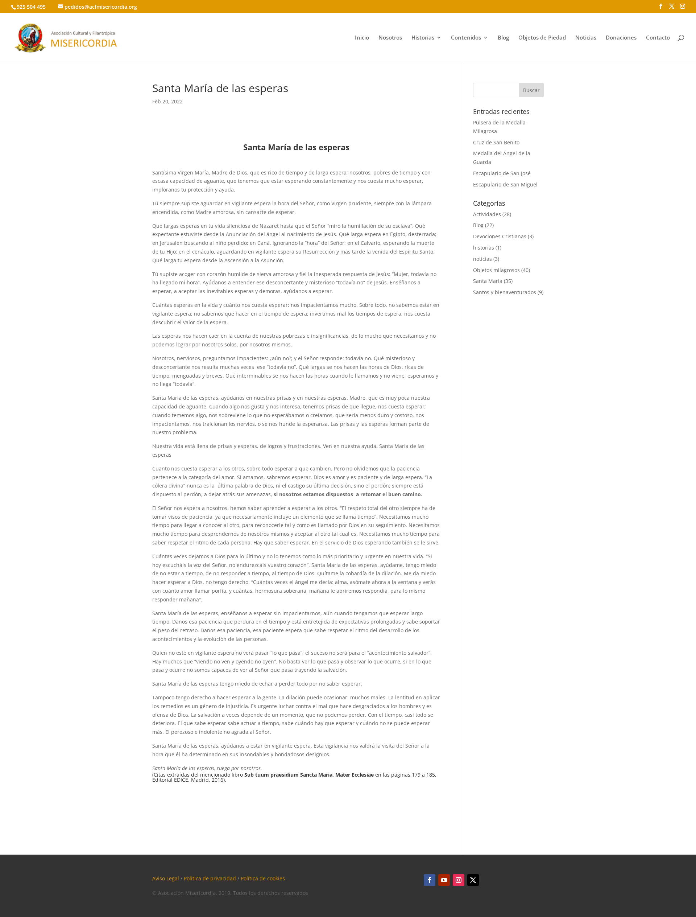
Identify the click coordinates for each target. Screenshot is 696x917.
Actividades (487, 214)
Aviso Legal (165, 878)
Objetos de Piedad (542, 38)
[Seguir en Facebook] (429, 880)
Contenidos (466, 38)
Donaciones (621, 38)
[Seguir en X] (473, 880)
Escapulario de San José (502, 173)
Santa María (487, 280)
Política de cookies (263, 878)
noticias (482, 258)
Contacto (658, 38)
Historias (422, 38)
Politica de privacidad (210, 878)
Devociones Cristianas (499, 236)
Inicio (362, 38)
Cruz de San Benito (496, 142)
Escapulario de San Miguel (505, 184)
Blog (503, 38)
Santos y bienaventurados (504, 292)
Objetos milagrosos (496, 270)
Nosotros (390, 38)
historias (483, 247)
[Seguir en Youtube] (444, 880)
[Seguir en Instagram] (458, 880)
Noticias (585, 38)
